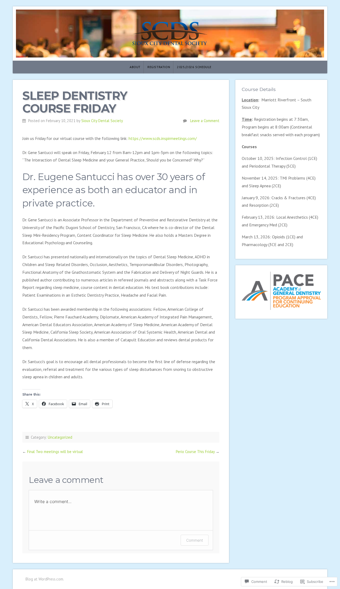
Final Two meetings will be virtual (55, 451)
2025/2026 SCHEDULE (194, 67)
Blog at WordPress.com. (45, 579)
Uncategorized (60, 437)
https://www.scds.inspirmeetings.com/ (163, 138)
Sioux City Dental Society (102, 120)
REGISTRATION (158, 67)
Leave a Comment (204, 120)
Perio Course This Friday (195, 451)
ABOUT (135, 67)
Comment (194, 540)
